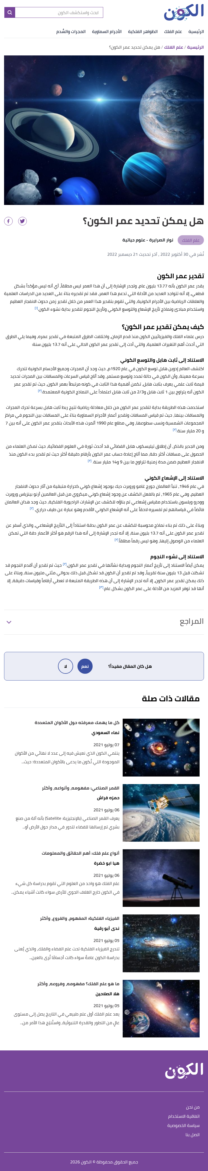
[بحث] (9, 12)
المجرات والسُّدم (71, 31)
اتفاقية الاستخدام (184, 1116)
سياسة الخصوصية (183, 1125)
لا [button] (65, 666)
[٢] (40, 390)
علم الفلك (173, 31)
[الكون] (184, 12)
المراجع (192, 621)
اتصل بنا (193, 1135)
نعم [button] (85, 666)
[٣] (101, 587)
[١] (36, 308)
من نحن (193, 1107)
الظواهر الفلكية (143, 31)
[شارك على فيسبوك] (8, 221)
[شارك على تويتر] (22, 221)
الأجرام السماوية (107, 31)
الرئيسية (196, 31)
